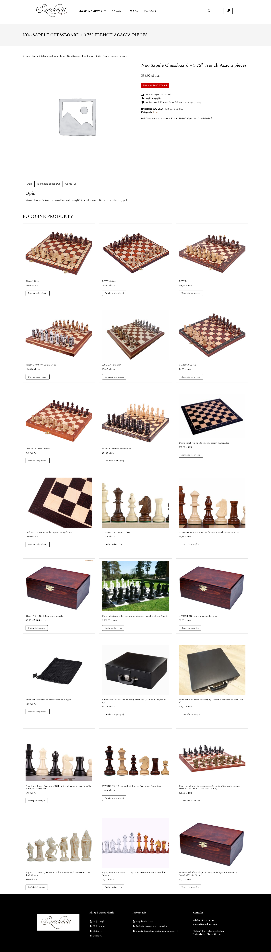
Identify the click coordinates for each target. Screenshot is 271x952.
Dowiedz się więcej (37, 293)
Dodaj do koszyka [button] (113, 544)
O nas (134, 11)
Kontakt (150, 11)
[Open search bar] (209, 10)
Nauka (116, 11)
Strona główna (31, 56)
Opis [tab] (29, 183)
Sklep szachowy (90, 11)
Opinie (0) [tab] (70, 183)
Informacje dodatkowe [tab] (48, 183)
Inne (62, 56)
